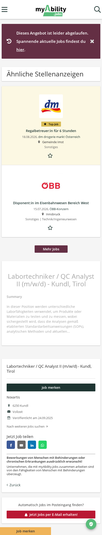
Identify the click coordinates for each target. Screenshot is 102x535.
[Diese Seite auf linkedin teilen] (32, 445)
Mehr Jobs (51, 249)
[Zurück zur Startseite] (51, 9)
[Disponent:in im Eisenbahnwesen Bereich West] (51, 185)
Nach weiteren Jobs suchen (26, 426)
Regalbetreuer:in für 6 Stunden (51, 130)
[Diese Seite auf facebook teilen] (11, 445)
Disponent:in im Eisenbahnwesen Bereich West (51, 203)
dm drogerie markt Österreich (59, 137)
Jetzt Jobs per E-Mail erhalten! (53, 514)
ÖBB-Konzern (59, 209)
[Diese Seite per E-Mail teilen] (21, 445)
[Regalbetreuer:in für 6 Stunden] (51, 106)
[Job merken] (51, 155)
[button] (93, 41)
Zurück (14, 485)
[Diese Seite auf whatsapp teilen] (42, 445)
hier (20, 49)
